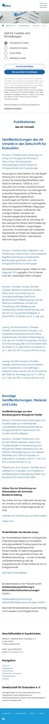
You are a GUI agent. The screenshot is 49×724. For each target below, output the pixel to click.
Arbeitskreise (24, 26)
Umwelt (36, 26)
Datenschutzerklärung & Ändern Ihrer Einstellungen (21, 104)
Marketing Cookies (17, 58)
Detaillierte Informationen (13, 108)
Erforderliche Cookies (19, 43)
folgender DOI (9, 272)
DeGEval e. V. (10, 26)
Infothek (5, 679)
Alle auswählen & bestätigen (24, 72)
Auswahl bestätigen (24, 66)
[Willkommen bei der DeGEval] (6, 5)
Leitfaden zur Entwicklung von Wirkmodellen (24, 515)
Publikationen (7, 671)
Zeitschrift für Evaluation (12, 673)
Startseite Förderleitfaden (14, 572)
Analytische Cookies (18, 48)
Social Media (15, 53)
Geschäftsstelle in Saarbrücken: (21, 633)
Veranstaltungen (9, 676)
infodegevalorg (15, 652)
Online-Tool (7, 521)
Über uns (6, 666)
